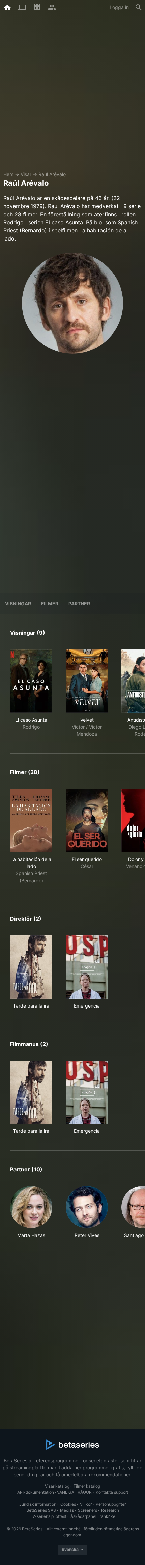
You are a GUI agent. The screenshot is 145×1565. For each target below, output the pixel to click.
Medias (67, 1510)
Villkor (86, 1504)
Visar (26, 174)
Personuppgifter (111, 1504)
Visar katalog (57, 1486)
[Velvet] (87, 681)
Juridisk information (37, 1504)
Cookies (68, 1504)
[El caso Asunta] (31, 681)
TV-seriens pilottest (48, 1516)
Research (110, 1510)
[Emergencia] (87, 967)
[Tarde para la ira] (31, 967)
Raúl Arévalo (52, 174)
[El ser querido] (87, 820)
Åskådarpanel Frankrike (92, 1516)
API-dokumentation (35, 1492)
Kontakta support (112, 1492)
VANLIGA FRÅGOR (74, 1492)
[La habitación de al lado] (31, 820)
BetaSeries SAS (41, 1510)
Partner (79, 603)
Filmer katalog (87, 1486)
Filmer (49, 603)
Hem (8, 174)
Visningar (18, 603)
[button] (31, 1216)
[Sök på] (138, 7)
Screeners (87, 1510)
